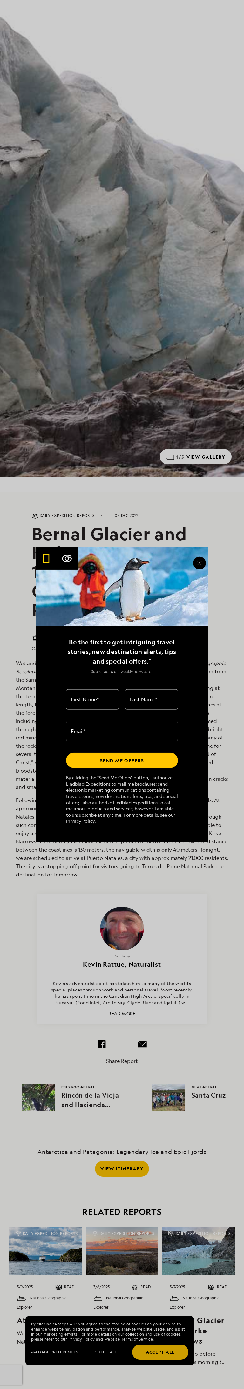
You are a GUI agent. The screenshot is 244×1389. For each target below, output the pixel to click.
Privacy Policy (80, 821)
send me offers (122, 760)
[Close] (199, 562)
